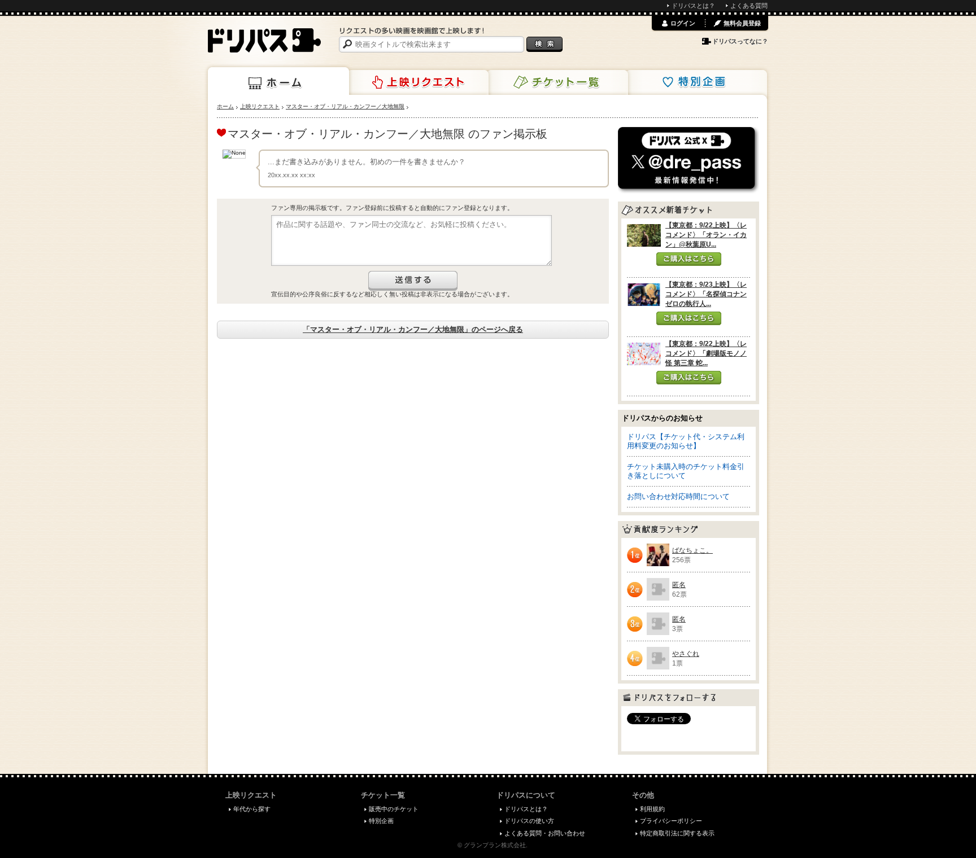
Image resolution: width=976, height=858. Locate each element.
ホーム (278, 81)
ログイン (682, 23)
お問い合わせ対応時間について (678, 496)
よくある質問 (749, 5)
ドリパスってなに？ (740, 41)
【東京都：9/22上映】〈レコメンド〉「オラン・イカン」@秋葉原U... (706, 234)
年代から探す (252, 809)
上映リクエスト (418, 82)
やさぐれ (685, 654)
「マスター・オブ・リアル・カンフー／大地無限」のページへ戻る (413, 329)
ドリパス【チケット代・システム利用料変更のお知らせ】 (685, 441)
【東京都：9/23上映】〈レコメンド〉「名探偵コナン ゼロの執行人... (706, 294)
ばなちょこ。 (692, 550)
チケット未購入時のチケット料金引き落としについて (685, 471)
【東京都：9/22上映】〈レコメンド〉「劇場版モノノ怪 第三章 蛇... (706, 353)
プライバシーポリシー (671, 820)
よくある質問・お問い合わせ (544, 833)
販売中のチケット (394, 809)
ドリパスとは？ (693, 5)
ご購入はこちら (688, 259)
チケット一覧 (557, 82)
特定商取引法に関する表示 (677, 833)
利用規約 (652, 809)
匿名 (679, 585)
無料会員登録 (742, 23)
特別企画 (696, 82)
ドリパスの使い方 (529, 820)
